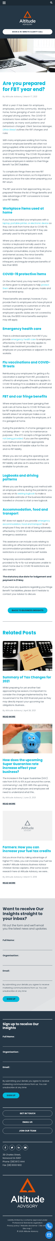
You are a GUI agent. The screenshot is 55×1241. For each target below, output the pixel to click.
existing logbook (26, 493)
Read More (9, 716)
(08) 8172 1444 (17, 1161)
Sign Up (11, 999)
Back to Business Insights (27, 610)
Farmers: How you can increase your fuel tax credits (27, 849)
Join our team (27, 1130)
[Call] (49, 1226)
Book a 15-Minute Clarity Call (27, 31)
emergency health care (23, 339)
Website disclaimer (29, 1225)
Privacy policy (13, 1225)
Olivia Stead (9, 129)
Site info (42, 1225)
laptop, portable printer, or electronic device (26, 223)
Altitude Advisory (13, 96)
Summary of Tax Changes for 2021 (27, 679)
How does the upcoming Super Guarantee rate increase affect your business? (23, 766)
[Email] (49, 1235)
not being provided (13, 438)
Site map (27, 1228)
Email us (27, 1122)
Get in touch (27, 1113)
